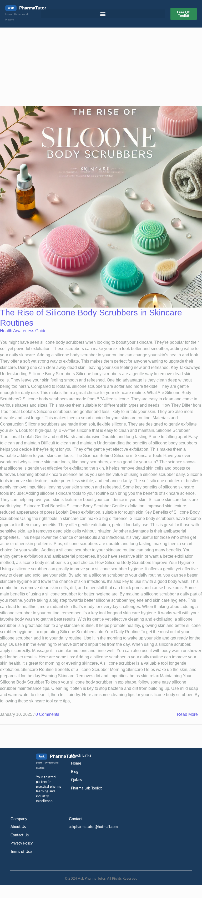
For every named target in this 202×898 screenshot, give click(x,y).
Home (76, 763)
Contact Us (20, 835)
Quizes (76, 780)
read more (187, 714)
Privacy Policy (22, 843)
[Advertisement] (101, 67)
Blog (74, 772)
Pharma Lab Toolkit (86, 788)
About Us (18, 827)
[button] (103, 13)
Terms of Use (21, 852)
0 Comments (47, 714)
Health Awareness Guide (23, 331)
